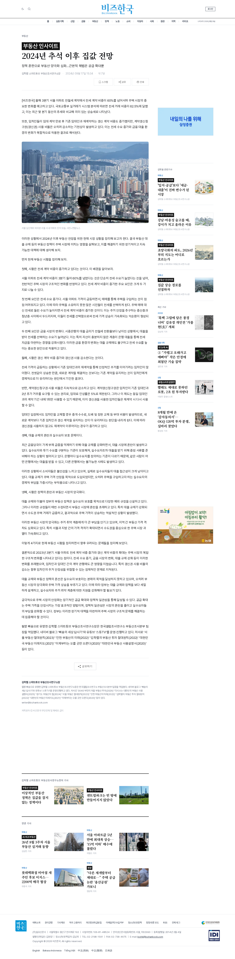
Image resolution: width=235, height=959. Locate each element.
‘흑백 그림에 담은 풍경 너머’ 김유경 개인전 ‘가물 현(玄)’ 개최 (175, 322)
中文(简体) (83, 950)
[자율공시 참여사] (214, 935)
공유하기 (87, 666)
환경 (163, 21)
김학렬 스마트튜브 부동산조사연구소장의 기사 (45, 780)
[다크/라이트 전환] (22, 9)
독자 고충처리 (75, 922)
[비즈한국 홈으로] (117, 9)
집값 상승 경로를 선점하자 (169, 285)
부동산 (95, 21)
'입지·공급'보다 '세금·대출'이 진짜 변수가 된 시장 (173, 188)
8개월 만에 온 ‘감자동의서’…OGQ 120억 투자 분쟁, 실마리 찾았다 (174, 419)
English (36, 950)
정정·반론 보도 (152, 922)
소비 (128, 21)
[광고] (185, 122)
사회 (152, 21)
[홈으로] (21, 925)
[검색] (29, 9)
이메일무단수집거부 (115, 922)
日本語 (108, 950)
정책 (107, 21)
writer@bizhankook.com (35, 702)
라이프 (185, 21)
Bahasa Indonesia (52, 950)
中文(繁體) (96, 950)
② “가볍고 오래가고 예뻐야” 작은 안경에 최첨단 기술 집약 (172, 355)
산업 (72, 21)
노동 (117, 21)
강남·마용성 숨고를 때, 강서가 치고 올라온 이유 (175, 220)
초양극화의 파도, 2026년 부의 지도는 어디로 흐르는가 (175, 253)
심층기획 (60, 21)
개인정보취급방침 (93, 922)
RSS (165, 922)
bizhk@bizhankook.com (150, 936)
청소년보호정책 (135, 922)
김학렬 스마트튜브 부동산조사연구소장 (41, 73)
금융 (83, 21)
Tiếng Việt (69, 950)
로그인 (210, 9)
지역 (173, 21)
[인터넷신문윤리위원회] (210, 922)
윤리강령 (49, 922)
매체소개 (36, 922)
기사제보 (61, 922)
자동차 (140, 21)
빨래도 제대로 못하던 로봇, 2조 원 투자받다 (173, 387)
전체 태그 (176, 922)
